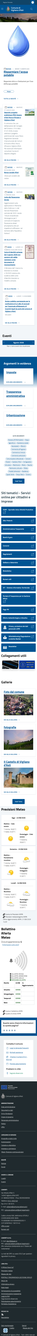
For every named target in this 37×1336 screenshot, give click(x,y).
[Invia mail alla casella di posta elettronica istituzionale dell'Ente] (16, 1206)
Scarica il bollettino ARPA (14, 1011)
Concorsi (28, 458)
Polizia (26, 468)
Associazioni (15, 446)
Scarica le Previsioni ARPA (14, 914)
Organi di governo (7, 1117)
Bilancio (23, 446)
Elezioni (8, 462)
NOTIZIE (8, 69)
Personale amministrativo (10, 1120)
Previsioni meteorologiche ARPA (16, 917)
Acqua (27, 440)
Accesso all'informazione (15, 440)
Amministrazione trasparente (11, 1293)
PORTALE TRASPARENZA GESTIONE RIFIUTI (16, 1277)
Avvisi (3, 1167)
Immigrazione (27, 462)
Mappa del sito (6, 1274)
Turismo (28, 474)
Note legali (5, 1287)
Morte (24, 465)
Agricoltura (12, 443)
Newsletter (5, 1317)
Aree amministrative (8, 1107)
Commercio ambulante (18, 455)
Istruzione (8, 465)
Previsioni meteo (7, 1270)
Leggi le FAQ (5, 1296)
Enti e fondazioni (7, 1113)
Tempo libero (20, 474)
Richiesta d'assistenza (8, 1304)
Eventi (3, 1181)
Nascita (29, 465)
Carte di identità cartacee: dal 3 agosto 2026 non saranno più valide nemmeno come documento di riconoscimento (13, 258)
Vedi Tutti (18, 481)
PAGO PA (4, 1280)
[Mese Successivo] (33, 342)
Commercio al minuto (18, 452)
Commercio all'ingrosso (18, 449)
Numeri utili (5, 1229)
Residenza (25, 471)
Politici (3, 1123)
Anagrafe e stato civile (9, 1138)
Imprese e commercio (8, 1148)
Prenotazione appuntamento (11, 1301)
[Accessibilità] (5, 1330)
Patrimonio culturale (15, 468)
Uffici (3, 1127)
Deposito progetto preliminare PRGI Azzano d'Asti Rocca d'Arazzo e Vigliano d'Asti (13, 116)
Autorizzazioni (6, 1142)
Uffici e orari (5, 1226)
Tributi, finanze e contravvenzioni (12, 1152)
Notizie (3, 1163)
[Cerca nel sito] (30, 9)
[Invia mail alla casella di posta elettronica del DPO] (11, 1241)
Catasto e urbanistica (8, 1145)
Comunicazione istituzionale (15, 458)
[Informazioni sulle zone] (10, 944)
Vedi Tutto (18, 801)
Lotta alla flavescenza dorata (12, 198)
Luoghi (3, 1178)
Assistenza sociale (22, 443)
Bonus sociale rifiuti (11, 172)
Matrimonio (16, 465)
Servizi (24, 1325)
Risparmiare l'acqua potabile (16, 73)
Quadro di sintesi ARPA (13, 1013)
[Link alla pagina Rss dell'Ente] (2, 1314)
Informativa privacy (7, 1284)
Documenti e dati (7, 1110)
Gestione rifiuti (16, 462)
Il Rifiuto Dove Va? (7, 1267)
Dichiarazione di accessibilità (10, 1291)
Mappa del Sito (28, 1328)
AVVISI (10, 247)
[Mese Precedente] (3, 342)
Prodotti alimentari (14, 471)
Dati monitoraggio (7, 1325)
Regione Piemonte (7, 2)
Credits (11, 1328)
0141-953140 (13, 1201)
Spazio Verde (10, 474)
